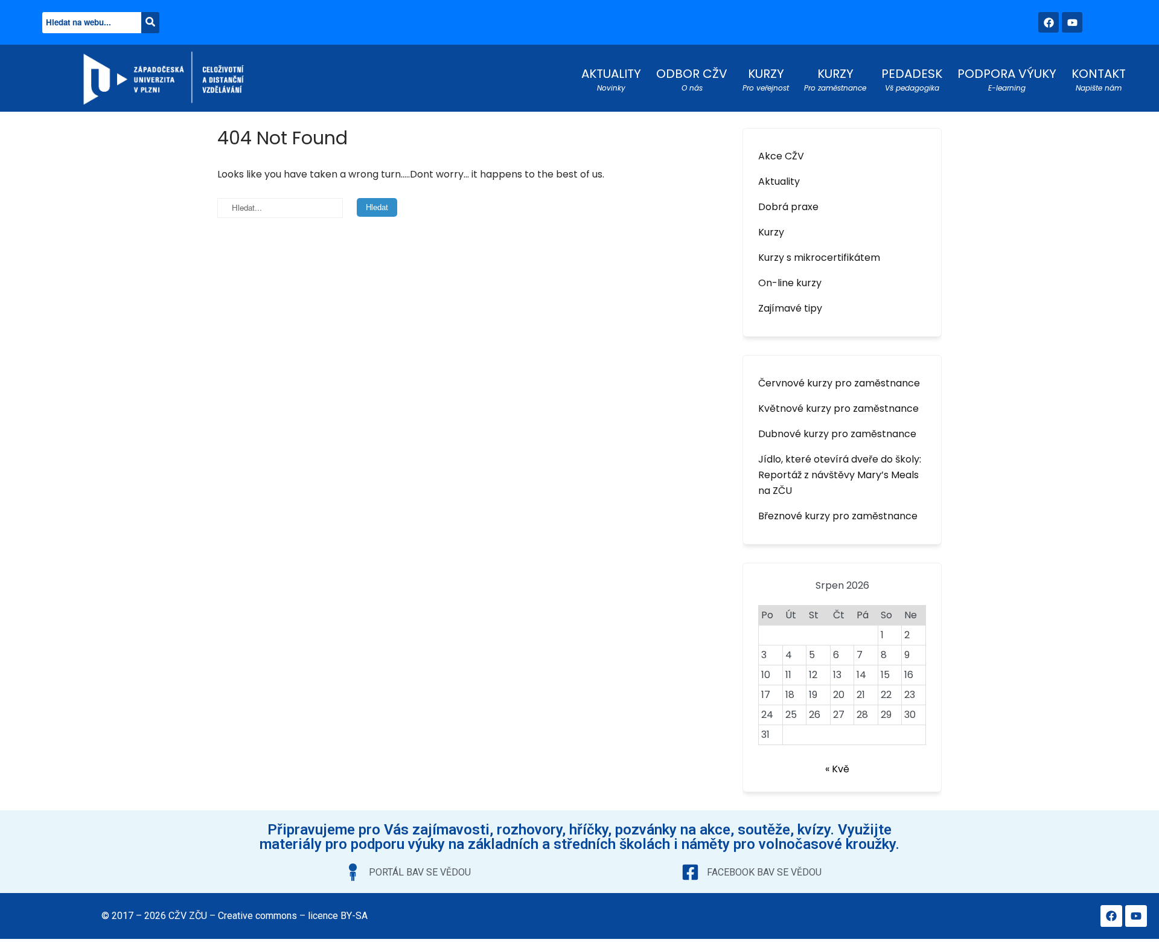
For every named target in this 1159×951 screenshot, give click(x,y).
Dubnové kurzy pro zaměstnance (837, 434)
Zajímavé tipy (790, 308)
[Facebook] (1048, 22)
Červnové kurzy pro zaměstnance (839, 383)
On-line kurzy (790, 283)
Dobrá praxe (788, 207)
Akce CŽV (781, 156)
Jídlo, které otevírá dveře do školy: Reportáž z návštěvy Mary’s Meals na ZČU (839, 475)
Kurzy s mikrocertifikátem (819, 257)
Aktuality (779, 181)
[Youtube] (1072, 22)
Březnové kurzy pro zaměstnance (838, 516)
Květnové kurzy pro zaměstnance (838, 408)
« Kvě (837, 769)
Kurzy (771, 232)
